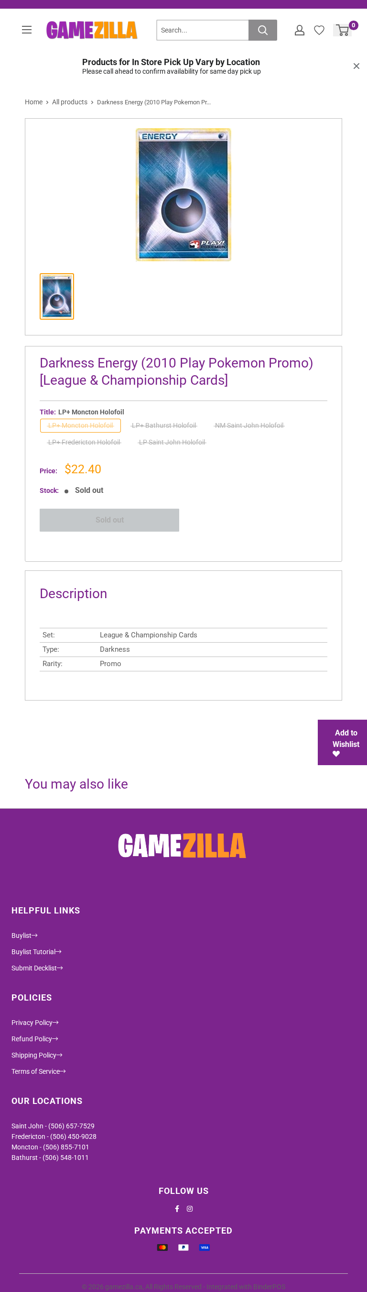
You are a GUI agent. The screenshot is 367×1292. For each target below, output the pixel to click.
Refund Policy (31, 1039)
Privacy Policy (32, 1022)
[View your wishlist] (319, 30)
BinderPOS (269, 1287)
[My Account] (299, 30)
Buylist (21, 935)
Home (34, 102)
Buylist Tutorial (33, 952)
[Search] (262, 30)
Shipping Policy (33, 1055)
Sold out (110, 519)
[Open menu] (26, 29)
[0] (343, 30)
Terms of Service (35, 1071)
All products (69, 102)
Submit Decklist (34, 968)
